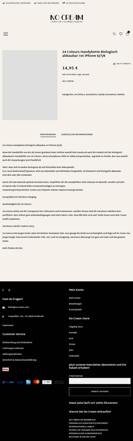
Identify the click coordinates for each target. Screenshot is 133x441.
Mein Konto (74, 298)
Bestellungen (75, 304)
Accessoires (91, 94)
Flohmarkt (74, 356)
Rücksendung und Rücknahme (17, 342)
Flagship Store (76, 327)
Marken (121, 94)
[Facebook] (3, 290)
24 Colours (79, 94)
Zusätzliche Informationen (77, 134)
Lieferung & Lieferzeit (13, 348)
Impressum (7, 325)
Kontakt (73, 333)
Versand (85, 74)
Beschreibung (48, 134)
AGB (71, 338)
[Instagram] (9, 290)
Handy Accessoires (107, 94)
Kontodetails (75, 310)
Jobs (71, 350)
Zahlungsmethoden (12, 354)
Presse (72, 344)
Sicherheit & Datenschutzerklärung (19, 360)
